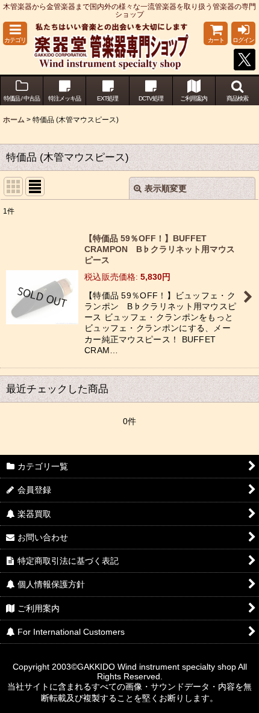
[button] (15, 33)
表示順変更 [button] (166, 188)
